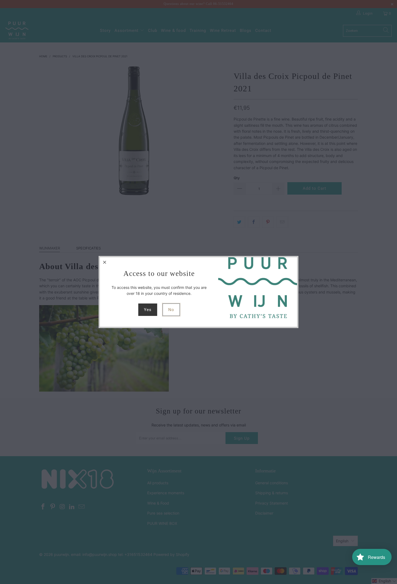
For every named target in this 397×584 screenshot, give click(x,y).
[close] (105, 262)
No (171, 309)
